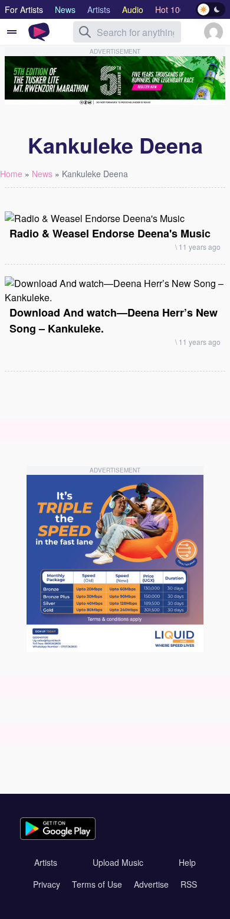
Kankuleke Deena (95, 174)
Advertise (151, 884)
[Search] (85, 32)
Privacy (46, 884)
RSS (188, 884)
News (42, 174)
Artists (45, 862)
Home (11, 174)
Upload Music (118, 862)
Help (187, 862)
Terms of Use (97, 884)
